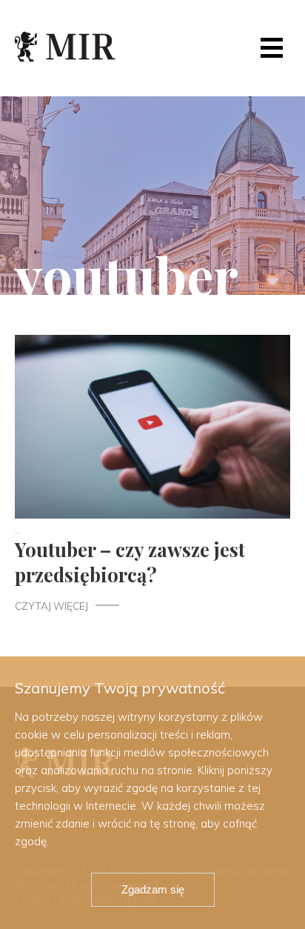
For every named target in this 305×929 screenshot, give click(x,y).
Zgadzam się (152, 889)
